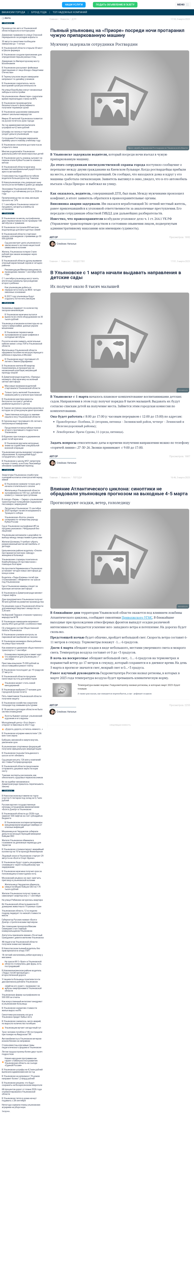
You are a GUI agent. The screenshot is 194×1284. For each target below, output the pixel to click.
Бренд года (39, 12)
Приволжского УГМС (137, 617)
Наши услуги (74, 4)
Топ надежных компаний (70, 12)
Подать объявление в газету (115, 4)
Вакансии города (13, 12)
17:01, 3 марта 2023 (180, 261)
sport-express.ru (140, 786)
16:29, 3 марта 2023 (180, 726)
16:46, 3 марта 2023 (180, 477)
